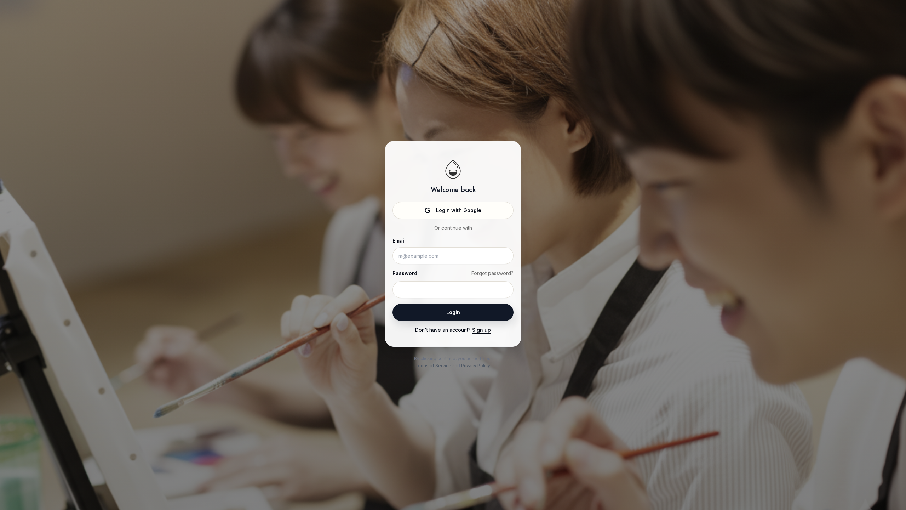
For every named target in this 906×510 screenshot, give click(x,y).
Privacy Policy (475, 365)
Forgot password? (492, 273)
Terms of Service (433, 365)
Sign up (481, 330)
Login (453, 312)
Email (399, 241)
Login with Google (458, 210)
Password (404, 273)
